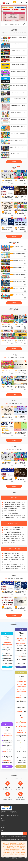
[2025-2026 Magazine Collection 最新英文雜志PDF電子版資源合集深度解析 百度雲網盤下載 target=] (5, 93)
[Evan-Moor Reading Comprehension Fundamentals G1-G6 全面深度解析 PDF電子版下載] (7, 380)
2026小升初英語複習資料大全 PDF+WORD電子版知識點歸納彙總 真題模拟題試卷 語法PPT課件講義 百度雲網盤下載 (12, 508)
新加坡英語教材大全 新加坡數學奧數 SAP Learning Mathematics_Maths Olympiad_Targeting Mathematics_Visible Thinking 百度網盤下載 (18, 247)
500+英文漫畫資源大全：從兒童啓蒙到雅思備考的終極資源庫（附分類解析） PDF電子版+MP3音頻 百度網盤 (18, 99)
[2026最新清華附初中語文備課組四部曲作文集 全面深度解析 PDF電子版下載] (20, 426)
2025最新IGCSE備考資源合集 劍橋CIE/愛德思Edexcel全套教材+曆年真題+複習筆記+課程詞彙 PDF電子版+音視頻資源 (18, 71)
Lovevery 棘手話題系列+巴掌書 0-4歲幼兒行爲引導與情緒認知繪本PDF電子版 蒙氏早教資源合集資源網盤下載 (20, 341)
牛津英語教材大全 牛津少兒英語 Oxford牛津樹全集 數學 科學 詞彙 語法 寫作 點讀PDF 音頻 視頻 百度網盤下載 (18, 295)
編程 (18, 357)
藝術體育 (22, 357)
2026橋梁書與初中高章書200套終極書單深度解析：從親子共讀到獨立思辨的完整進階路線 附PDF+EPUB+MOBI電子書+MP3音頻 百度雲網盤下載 (18, 37)
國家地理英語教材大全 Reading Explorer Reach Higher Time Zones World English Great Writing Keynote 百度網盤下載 (18, 281)
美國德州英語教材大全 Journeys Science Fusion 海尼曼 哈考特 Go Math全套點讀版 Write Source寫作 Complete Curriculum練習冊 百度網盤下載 (18, 260)
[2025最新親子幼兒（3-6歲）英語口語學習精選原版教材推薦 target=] (5, 128)
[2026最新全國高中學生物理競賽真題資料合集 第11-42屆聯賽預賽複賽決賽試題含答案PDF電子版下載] (7, 601)
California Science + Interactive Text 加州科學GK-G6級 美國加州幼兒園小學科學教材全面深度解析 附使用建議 (20, 325)
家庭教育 (15, 311)
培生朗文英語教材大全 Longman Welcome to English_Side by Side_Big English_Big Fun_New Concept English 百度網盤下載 (18, 274)
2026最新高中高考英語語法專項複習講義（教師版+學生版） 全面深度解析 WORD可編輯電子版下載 (12, 564)
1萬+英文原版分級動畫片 (7, 660)
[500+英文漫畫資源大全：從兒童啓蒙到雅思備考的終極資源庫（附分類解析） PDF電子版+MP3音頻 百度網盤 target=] (5, 100)
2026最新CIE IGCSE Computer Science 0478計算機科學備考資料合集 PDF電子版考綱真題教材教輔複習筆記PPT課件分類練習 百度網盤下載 (13, 543)
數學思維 (19, 311)
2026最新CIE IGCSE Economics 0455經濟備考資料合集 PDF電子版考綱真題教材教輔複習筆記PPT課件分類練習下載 (12, 540)
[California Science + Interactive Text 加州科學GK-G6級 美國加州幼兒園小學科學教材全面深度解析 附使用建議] (20, 319)
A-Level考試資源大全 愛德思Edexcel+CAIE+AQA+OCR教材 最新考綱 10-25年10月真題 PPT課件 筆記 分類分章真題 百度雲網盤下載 (18, 64)
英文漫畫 (18, 659)
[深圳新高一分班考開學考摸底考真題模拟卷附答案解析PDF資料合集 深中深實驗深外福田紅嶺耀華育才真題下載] (7, 426)
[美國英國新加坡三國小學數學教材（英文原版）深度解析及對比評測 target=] (5, 155)
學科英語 (10, 311)
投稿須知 (3, 825)
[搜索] (21, 2)
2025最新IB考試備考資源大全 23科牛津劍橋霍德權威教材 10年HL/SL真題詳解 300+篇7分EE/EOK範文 (18, 57)
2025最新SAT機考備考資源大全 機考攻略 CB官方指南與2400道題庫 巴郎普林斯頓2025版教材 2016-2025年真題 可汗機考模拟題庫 (18, 78)
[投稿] (18, 2)
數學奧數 (12, 357)
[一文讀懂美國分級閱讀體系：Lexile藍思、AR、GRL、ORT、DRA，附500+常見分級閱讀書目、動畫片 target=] (5, 114)
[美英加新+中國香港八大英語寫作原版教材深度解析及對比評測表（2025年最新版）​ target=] (5, 148)
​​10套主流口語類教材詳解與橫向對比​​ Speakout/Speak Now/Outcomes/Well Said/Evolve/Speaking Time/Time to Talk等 (18, 133)
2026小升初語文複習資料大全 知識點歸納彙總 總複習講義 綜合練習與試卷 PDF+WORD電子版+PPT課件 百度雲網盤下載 (12, 513)
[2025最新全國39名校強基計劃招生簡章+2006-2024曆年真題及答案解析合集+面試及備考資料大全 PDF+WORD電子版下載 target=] (5, 121)
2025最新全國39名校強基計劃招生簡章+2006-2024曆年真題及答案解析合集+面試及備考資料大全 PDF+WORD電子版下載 (18, 119)
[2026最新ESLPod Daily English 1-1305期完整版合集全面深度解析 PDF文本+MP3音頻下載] (20, 222)
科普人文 (24, 311)
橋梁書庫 (10, 655)
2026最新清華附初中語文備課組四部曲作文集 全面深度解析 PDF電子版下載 (20, 433)
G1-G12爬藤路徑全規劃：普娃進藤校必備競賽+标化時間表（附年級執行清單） (18, 106)
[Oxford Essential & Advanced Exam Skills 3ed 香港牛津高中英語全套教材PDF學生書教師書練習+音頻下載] (20, 174)
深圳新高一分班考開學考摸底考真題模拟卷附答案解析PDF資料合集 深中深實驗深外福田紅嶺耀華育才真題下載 (7, 433)
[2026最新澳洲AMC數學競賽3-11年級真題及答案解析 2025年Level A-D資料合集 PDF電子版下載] (20, 364)
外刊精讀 (10, 762)
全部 (3, 311)
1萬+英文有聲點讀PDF (7, 658)
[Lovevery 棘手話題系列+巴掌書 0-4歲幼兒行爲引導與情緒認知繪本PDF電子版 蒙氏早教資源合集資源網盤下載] (20, 334)
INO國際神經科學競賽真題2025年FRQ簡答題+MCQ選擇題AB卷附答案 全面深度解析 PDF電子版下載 (7, 228)
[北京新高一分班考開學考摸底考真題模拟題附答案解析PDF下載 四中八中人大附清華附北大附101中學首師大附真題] (7, 206)
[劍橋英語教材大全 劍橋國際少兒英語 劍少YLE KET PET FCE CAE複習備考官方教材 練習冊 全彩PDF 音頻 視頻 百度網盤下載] (5, 289)
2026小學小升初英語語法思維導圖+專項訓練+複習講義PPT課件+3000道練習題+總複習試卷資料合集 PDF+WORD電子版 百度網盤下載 (12, 515)
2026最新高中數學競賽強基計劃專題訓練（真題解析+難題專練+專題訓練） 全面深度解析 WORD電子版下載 (7, 197)
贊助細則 (3, 820)
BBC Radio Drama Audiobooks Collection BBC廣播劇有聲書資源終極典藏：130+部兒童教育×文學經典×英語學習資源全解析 (18, 85)
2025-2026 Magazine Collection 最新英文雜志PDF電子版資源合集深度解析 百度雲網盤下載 (17, 92)
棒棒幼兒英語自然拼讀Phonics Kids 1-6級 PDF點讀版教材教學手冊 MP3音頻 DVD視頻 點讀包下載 (7, 325)
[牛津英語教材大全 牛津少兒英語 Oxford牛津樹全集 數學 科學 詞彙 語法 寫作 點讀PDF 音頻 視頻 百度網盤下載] (5, 296)
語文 (10, 449)
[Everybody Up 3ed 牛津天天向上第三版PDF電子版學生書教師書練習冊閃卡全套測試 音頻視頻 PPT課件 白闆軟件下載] (7, 334)
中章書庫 (10, 751)
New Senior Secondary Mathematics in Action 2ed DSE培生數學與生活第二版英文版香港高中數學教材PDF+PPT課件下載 (12, 562)
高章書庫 (24, 711)
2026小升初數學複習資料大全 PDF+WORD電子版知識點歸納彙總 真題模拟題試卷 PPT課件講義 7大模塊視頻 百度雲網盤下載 (12, 511)
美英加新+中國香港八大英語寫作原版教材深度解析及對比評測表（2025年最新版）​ (18, 147)
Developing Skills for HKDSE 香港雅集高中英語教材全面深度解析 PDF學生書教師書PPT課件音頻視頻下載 (20, 212)
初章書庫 (24, 656)
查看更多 (14, 162)
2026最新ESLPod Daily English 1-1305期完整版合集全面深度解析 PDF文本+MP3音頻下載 (20, 228)
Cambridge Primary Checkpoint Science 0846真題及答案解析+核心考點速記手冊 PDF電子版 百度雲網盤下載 (12, 504)
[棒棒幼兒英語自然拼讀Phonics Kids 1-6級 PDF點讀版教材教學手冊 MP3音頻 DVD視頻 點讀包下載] (7, 319)
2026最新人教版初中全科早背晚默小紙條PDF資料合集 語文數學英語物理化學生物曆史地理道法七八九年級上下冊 (13, 536)
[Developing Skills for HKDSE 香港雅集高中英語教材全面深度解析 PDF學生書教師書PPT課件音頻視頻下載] (20, 206)
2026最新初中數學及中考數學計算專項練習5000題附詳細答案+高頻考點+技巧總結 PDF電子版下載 (12, 538)
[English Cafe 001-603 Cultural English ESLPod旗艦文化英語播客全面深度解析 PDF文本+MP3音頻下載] (20, 190)
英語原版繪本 (5, 655)
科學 (16, 357)
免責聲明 (3, 822)
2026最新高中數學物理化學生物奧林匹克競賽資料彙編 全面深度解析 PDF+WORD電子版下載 (20, 607)
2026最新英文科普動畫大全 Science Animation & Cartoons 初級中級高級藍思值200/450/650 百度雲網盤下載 (18, 44)
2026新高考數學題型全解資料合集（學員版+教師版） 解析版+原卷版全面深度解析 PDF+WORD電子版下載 (12, 568)
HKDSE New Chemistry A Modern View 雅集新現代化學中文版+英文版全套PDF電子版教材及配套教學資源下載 (13, 566)
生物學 (17, 578)
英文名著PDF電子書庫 (21, 663)
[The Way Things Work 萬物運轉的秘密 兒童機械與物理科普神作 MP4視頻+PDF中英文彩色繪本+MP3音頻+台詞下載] (20, 380)
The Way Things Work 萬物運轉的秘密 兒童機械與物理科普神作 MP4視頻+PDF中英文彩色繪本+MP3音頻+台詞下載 (20, 387)
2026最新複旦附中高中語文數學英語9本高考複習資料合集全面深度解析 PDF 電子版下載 (12, 560)
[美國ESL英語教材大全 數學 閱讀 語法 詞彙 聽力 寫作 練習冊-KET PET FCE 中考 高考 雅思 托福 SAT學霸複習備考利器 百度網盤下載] (5, 255)
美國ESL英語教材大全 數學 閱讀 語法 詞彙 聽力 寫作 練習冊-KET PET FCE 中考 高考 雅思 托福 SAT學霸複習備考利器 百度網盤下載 (18, 253)
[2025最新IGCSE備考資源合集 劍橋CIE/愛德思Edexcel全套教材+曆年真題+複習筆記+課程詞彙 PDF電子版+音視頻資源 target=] (5, 73)
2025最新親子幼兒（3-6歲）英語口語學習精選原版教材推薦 (18, 126)
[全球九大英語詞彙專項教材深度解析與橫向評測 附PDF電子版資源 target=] (5, 141)
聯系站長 (3, 827)
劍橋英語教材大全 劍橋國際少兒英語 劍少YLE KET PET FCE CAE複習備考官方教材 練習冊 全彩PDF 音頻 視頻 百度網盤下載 (18, 288)
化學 (21, 403)
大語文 (6, 311)
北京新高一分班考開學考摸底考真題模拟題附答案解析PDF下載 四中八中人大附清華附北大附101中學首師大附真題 (7, 212)
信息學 (21, 578)
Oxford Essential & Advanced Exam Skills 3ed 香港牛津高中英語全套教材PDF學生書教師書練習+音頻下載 (20, 181)
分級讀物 (24, 697)
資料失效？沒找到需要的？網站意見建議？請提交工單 (11, 839)
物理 (18, 403)
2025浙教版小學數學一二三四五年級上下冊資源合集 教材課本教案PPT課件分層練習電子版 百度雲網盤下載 (13, 517)
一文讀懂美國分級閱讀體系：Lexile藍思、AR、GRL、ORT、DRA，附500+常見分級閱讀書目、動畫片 (18, 112)
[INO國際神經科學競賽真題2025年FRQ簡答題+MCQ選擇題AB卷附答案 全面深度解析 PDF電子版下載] (7, 222)
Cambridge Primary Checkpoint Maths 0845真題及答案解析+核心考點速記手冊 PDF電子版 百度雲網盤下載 (13, 506)
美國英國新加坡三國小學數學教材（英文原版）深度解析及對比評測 (17, 154)
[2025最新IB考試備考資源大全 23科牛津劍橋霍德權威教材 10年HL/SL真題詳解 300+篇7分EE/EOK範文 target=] (5, 59)
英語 (16, 403)
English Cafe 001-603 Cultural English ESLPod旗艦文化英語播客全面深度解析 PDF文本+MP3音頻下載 (20, 197)
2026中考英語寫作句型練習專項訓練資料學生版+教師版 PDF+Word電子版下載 (12, 534)
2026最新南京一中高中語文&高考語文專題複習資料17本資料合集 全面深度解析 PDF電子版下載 (7, 181)
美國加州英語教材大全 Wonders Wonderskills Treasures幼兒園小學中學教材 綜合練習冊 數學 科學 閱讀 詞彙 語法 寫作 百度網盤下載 (18, 267)
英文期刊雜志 (5, 762)
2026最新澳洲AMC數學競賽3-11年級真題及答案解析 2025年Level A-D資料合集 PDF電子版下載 (20, 371)
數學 (13, 403)
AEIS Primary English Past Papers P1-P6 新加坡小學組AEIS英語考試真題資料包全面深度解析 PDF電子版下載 (13, 502)
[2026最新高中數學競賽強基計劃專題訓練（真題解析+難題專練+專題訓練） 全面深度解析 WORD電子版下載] (7, 190)
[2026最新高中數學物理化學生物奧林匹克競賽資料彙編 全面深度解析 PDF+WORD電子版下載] (20, 601)
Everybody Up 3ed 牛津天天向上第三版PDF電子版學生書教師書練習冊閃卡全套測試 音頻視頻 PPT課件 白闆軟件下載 (7, 341)
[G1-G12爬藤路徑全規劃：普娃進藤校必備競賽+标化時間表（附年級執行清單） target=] (5, 107)
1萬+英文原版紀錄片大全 (7, 663)
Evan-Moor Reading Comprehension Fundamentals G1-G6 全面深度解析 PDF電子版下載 (7, 387)
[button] (11, 20)
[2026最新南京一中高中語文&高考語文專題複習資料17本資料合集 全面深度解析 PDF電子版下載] (7, 174)
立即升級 (7, 666)
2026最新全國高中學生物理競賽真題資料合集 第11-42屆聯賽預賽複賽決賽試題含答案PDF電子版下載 (7, 607)
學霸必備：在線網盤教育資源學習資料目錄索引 (10, 815)
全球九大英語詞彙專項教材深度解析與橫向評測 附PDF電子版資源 (17, 140)
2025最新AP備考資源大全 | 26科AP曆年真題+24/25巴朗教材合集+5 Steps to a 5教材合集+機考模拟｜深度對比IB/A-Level (18, 51)
